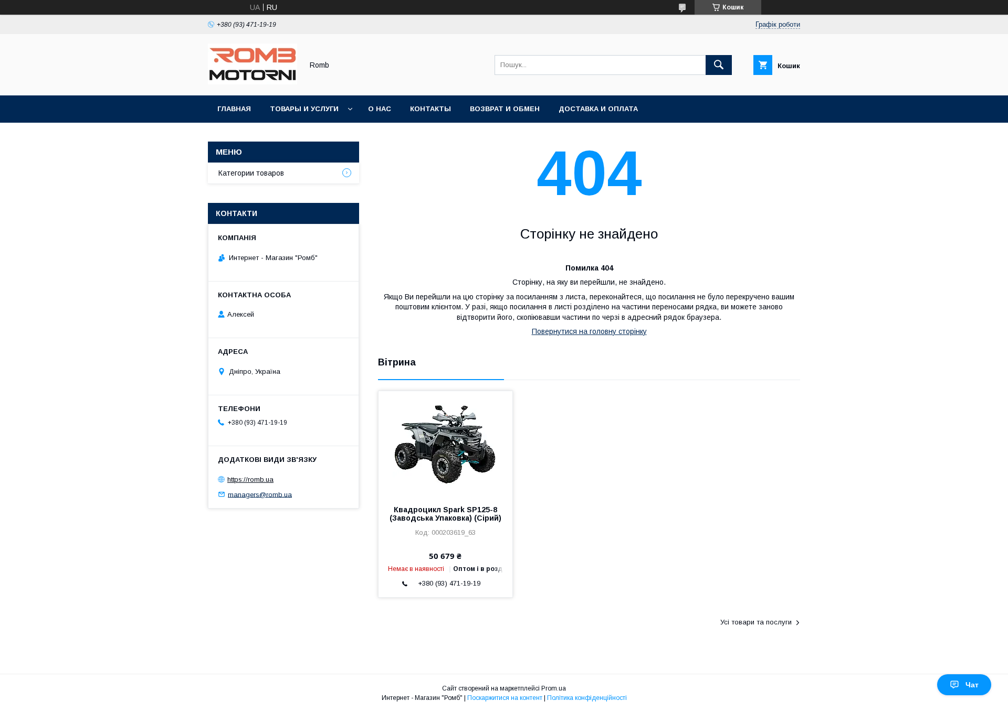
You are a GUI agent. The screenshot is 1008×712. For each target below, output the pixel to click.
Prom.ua (553, 688)
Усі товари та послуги (756, 622)
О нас (379, 109)
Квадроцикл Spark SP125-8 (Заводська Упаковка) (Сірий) (445, 513)
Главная (234, 109)
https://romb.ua (250, 479)
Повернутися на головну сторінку (589, 331)
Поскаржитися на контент (504, 698)
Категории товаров (251, 173)
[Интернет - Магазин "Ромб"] (252, 82)
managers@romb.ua (260, 494)
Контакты (430, 109)
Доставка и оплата (598, 109)
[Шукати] (719, 65)
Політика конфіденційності (587, 698)
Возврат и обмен (505, 109)
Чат (972, 685)
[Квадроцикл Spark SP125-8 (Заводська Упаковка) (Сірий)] (445, 443)
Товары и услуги (304, 109)
